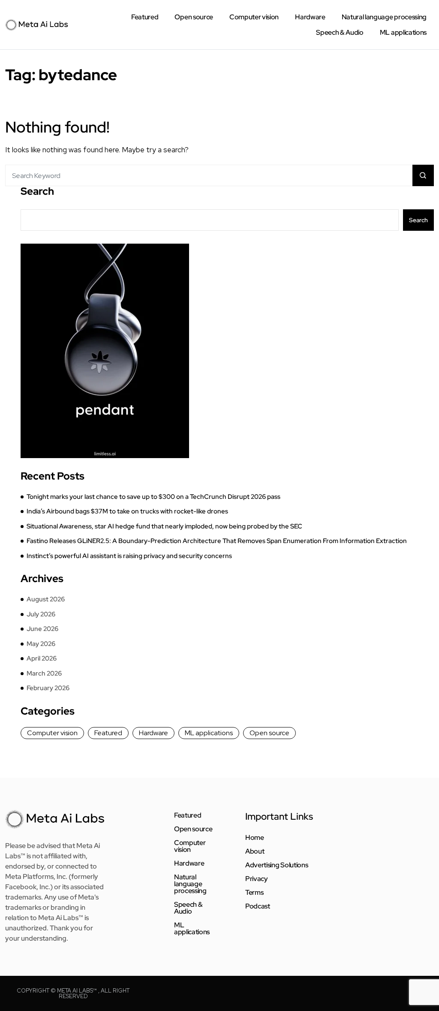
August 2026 (46, 599)
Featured (144, 16)
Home (254, 837)
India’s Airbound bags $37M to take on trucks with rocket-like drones (127, 511)
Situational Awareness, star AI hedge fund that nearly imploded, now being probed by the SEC (164, 526)
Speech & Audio (340, 32)
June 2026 (42, 629)
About (254, 851)
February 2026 (48, 688)
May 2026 (41, 644)
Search (37, 191)
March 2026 (44, 673)
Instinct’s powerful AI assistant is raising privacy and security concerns (129, 556)
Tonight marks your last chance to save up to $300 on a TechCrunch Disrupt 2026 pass (153, 496)
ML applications (403, 32)
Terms (254, 892)
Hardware (310, 16)
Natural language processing (384, 16)
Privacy (256, 878)
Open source (193, 16)
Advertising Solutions (276, 865)
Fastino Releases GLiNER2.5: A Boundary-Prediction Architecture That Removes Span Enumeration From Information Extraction (217, 541)
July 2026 (41, 614)
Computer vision (254, 16)
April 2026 (42, 658)
